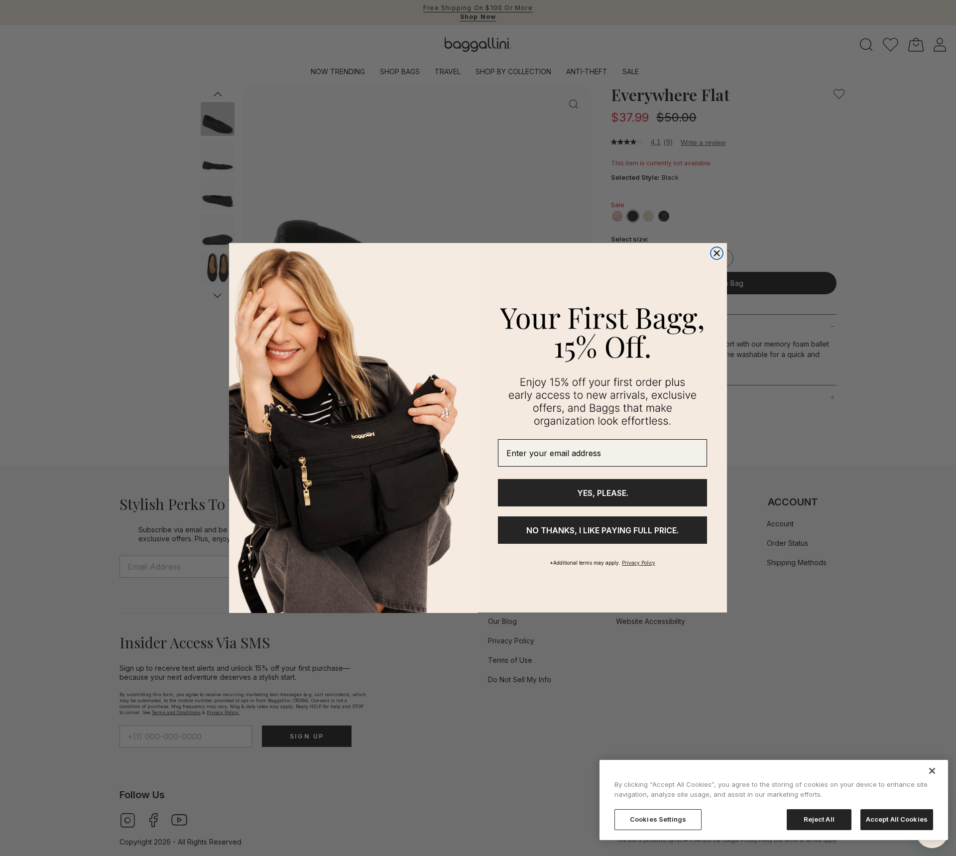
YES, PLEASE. (602, 493)
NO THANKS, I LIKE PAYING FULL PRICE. (602, 530)
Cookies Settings (658, 819)
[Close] (932, 771)
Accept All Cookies (897, 819)
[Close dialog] (717, 253)
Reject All (819, 819)
